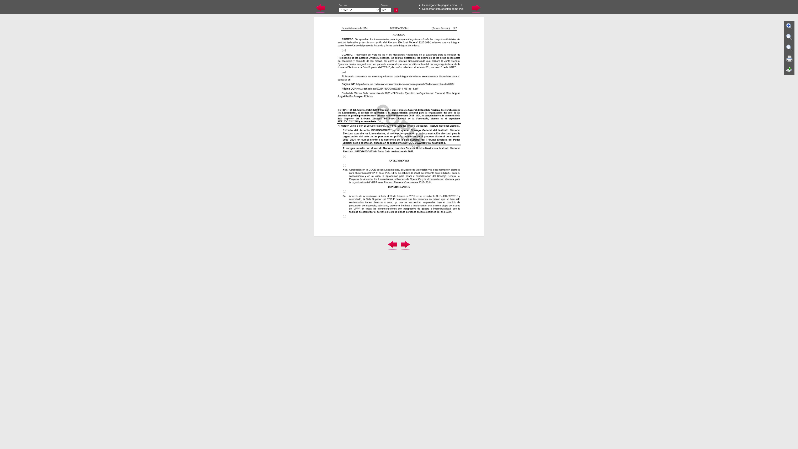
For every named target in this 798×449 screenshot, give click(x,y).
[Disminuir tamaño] (789, 37)
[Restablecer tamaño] (789, 47)
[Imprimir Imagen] (789, 58)
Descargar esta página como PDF (442, 5)
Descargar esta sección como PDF (443, 8)
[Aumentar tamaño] (789, 26)
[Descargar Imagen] (789, 69)
